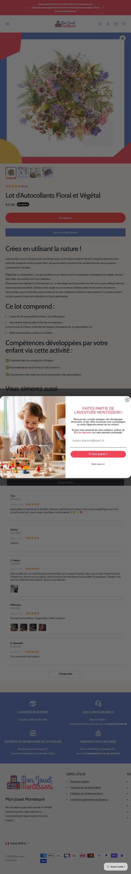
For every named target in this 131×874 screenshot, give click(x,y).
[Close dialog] (127, 400)
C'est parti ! (98, 454)
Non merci (98, 464)
